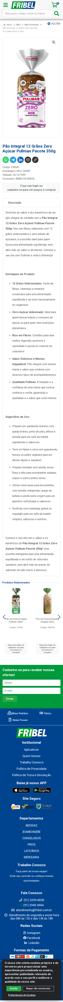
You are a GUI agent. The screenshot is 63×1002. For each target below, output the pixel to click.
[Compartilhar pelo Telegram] (13, 160)
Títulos (47, 713)
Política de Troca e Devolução (31, 775)
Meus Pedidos (20, 713)
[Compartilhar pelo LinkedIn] (20, 160)
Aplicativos (31, 749)
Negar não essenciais (38, 988)
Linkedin (33, 943)
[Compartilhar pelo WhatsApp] (6, 160)
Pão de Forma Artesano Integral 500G (47, 620)
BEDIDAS (31, 825)
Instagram (33, 933)
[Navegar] (4, 617)
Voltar (55, 23)
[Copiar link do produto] (35, 160)
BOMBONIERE (31, 832)
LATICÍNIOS (31, 851)
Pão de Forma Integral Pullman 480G (16, 620)
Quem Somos (31, 756)
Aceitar (14, 988)
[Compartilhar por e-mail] (28, 160)
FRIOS (31, 844)
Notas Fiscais (20, 720)
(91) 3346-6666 (33, 905)
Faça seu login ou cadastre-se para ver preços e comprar (31, 187)
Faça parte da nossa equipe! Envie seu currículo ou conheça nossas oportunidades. (31, 876)
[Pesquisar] (56, 13)
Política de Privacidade (32, 768)
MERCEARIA (31, 857)
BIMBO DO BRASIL (25, 178)
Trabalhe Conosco (31, 762)
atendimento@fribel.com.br (33, 910)
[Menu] (6, 5)
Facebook (33, 938)
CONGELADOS (31, 838)
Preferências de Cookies (22, 995)
